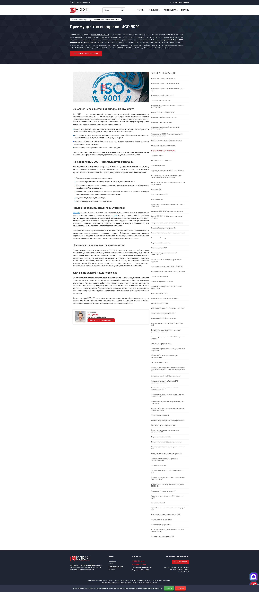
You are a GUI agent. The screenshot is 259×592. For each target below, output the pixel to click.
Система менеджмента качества (162, 281)
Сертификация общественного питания (164, 117)
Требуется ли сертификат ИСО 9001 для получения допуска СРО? (168, 349)
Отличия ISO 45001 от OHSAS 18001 (163, 112)
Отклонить (180, 588)
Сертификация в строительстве (161, 122)
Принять (169, 588)
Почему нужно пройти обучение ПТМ (163, 78)
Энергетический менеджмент (161, 243)
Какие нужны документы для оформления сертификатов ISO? (165, 431)
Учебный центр (170, 10)
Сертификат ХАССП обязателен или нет (164, 318)
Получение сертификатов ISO (160, 437)
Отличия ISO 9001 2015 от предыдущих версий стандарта (166, 260)
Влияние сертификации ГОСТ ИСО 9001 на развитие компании (168, 337)
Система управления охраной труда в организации (168, 233)
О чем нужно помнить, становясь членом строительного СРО (164, 388)
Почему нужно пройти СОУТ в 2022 (162, 95)
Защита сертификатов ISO (159, 362)
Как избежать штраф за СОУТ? (161, 100)
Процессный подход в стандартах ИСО (164, 228)
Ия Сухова (93, 314)
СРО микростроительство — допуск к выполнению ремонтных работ (167, 478)
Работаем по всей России (81, 2)
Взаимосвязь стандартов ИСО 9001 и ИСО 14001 (167, 266)
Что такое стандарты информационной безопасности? (164, 254)
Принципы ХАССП (157, 199)
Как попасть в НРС (157, 156)
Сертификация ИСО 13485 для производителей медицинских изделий (166, 135)
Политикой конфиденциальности (151, 588)
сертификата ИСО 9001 (100, 35)
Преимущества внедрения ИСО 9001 (163, 151)
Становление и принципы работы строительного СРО (167, 471)
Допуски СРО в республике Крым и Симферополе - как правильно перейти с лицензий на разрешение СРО (168, 369)
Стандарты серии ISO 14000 (160, 303)
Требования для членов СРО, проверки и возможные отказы (164, 459)
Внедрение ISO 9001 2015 (159, 293)
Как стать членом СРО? (158, 465)
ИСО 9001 (76, 213)
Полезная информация (116, 566)
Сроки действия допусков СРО (161, 525)
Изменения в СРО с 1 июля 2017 (161, 161)
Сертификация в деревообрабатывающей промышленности (165, 128)
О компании (153, 10)
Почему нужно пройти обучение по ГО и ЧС (165, 83)
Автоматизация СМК (158, 166)
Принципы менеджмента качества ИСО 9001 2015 (167, 308)
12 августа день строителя (160, 415)
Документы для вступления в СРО (162, 536)
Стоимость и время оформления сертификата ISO (167, 420)
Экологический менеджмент (160, 238)
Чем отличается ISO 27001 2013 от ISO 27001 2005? (168, 271)
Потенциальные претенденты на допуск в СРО (166, 454)
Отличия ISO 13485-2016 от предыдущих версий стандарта (167, 217)
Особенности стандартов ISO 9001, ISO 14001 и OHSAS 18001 (166, 287)
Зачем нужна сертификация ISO (161, 344)
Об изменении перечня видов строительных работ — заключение (168, 402)
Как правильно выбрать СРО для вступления (166, 376)
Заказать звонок (180, 562)
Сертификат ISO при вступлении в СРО (163, 491)
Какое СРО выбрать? (158, 503)
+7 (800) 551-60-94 (180, 2)
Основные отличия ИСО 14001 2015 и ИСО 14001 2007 (167, 324)
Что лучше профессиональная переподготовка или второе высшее (168, 183)
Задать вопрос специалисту (101, 320)
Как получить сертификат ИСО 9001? (163, 313)
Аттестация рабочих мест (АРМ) (161, 519)
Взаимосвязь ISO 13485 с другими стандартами (167, 211)
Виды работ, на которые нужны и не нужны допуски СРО (168, 508)
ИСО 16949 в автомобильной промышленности (166, 141)
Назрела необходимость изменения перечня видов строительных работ (168, 409)
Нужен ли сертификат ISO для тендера (163, 146)
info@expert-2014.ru (139, 564)
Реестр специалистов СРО (159, 194)
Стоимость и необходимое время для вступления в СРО (168, 448)
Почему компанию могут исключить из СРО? (165, 514)
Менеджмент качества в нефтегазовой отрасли (167, 223)
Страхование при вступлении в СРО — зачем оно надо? (167, 497)
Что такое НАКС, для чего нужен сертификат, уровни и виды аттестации (166, 331)
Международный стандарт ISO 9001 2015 (164, 298)
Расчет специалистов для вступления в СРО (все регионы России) (167, 530)
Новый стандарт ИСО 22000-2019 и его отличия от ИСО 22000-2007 (167, 106)
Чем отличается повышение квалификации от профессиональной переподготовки (166, 176)
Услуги (140, 10)
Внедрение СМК (156, 189)
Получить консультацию (86, 54)
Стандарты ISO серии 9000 (159, 276)
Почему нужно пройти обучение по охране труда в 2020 (167, 89)
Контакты (185, 10)
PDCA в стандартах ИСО (159, 248)
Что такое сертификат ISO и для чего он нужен (166, 442)
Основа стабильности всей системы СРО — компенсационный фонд (165, 382)
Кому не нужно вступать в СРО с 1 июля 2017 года (167, 171)
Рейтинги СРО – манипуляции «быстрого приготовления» (164, 356)
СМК (115, 215)
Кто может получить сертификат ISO (163, 425)
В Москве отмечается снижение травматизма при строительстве (167, 395)
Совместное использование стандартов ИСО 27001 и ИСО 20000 (168, 205)
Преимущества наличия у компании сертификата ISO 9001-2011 (167, 485)
